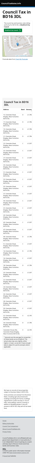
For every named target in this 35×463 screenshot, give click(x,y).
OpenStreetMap (23, 55)
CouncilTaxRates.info (11, 3)
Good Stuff (7, 456)
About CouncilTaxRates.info (11, 429)
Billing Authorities (8, 423)
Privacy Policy (7, 432)
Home (4, 421)
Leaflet (17, 55)
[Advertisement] (17, 78)
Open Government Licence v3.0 (19, 453)
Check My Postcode (21, 59)
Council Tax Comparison (10, 426)
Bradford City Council (11, 30)
